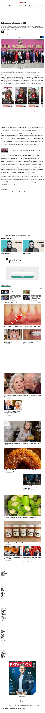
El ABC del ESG (3, 631)
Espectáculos (3, 593)
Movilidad (2, 628)
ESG (1, 578)
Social (2, 625)
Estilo (2, 609)
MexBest (3, 650)
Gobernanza (3, 627)
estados (25, 6)
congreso (15, 6)
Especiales (2, 638)
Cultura (2, 599)
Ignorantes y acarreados (5, 253)
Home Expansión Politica (4, 573)
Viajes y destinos (3, 653)
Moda (2, 596)
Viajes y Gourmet (3, 598)
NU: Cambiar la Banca (22, 696)
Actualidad (2, 635)
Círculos (2, 595)
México (2, 585)
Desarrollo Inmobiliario (4, 618)
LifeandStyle (3, 580)
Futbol (2, 641)
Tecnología (2, 576)
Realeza (2, 594)
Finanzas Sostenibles (4, 629)
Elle (1, 601)
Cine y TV (2, 612)
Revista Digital (3, 648)
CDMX (20, 6)
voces (2, 21)
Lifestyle (2, 647)
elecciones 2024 (11, 148)
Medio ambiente (3, 624)
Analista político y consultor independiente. (16, 260)
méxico (10, 6)
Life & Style (3, 608)
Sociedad (35, 6)
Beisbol (2, 642)
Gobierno (2, 583)
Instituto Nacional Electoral (21, 235)
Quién (2, 592)
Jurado (2, 657)
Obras (2, 577)
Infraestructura (3, 619)
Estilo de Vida (3, 656)
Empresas (2, 572)
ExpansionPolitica (25, 701)
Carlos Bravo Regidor (5, 34)
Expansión (3, 571)
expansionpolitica (22, 701)
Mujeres (2, 579)
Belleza (2, 597)
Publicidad (2, 708)
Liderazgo (2, 636)
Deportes (2, 611)
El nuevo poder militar (27, 253)
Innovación (2, 630)
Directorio (24, 708)
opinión (30, 6)
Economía (2, 574)
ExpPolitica (20, 701)
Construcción (3, 617)
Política (28, 235)
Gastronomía (3, 651)
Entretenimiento (3, 610)
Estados (2, 588)
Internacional (3, 575)
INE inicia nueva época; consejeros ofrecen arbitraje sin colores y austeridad (24, 150)
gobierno (5, 6)
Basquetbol (2, 644)
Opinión (13, 235)
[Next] (42, 245)
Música (2, 613)
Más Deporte (3, 645)
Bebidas (2, 652)
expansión (41, 6)
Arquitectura (3, 620)
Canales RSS (19, 708)
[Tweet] (41, 37)
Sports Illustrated (4, 640)
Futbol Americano (3, 643)
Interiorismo (2, 621)
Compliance (6, 708)
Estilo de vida (3, 606)
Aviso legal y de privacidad (13, 708)
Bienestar (2, 655)
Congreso (2, 586)
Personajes (2, 654)
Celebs (2, 605)
